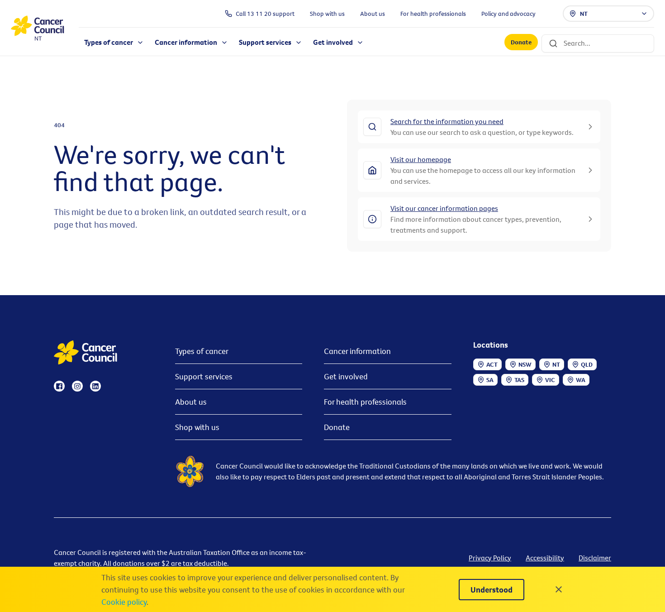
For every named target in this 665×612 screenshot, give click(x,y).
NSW (525, 364)
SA (490, 380)
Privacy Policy (490, 557)
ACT (492, 364)
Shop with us (197, 427)
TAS (519, 380)
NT (584, 14)
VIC (550, 380)
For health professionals (365, 402)
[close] (558, 589)
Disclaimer (595, 557)
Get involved (346, 376)
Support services (204, 376)
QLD (587, 364)
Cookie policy (124, 602)
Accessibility (545, 557)
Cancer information (357, 351)
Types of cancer (201, 351)
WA (580, 380)
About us (191, 402)
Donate (521, 42)
